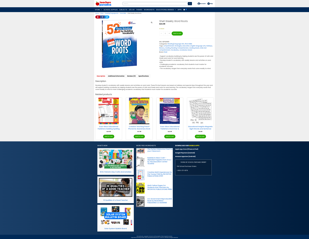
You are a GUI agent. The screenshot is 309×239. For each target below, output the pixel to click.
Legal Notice (134, 237)
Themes (139, 10)
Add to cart (177, 33)
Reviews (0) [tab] (131, 76)
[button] (151, 22)
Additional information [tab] (116, 76)
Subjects (123, 10)
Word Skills (188, 44)
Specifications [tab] (143, 76)
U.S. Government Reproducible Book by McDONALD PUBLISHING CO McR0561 (159, 201)
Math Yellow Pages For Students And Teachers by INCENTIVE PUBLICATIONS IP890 (159, 187)
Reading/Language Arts (176, 44)
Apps (180, 10)
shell (201, 48)
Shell (165, 52)
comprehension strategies (172, 46)
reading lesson (194, 48)
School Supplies (111, 10)
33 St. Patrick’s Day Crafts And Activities (115, 172)
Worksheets (149, 10)
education (186, 46)
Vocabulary (175, 50)
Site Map (139, 237)
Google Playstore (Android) (185, 153)
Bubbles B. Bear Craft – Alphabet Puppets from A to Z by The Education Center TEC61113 (159, 161)
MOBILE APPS (194, 145)
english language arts (198, 46)
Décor (131, 10)
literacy (161, 48)
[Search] (190, 3)
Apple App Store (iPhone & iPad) (186, 149)
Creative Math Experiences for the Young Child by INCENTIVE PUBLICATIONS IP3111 (159, 174)
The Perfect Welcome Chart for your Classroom (160, 150)
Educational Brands (165, 10)
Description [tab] (101, 76)
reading (168, 48)
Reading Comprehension (180, 48)
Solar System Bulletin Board (115, 228)
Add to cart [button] (109, 136)
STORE (97, 10)
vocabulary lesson (185, 50)
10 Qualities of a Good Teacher (115, 200)
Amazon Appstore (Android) (185, 156)
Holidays (209, 46)
